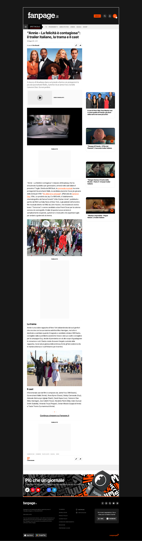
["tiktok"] (27, 490)
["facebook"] (49, 490)
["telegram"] (54, 490)
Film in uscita (45, 454)
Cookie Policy (63, 518)
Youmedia (62, 509)
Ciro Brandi (35, 45)
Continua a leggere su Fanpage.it (54, 415)
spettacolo (35, 27)
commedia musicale (65, 188)
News (57, 454)
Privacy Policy (63, 515)
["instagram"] (33, 490)
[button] (80, 45)
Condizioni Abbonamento (66, 522)
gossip (85, 27)
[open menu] (25, 26)
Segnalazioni (63, 512)
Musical (53, 454)
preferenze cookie (64, 528)
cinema (72, 27)
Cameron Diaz (30, 454)
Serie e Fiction (64, 27)
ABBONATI (97, 16)
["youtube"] (38, 490)
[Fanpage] (30, 503)
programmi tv (53, 27)
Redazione (62, 525)
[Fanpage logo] (41, 15)
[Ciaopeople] (114, 536)
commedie (38, 454)
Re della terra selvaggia (51, 194)
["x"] (43, 490)
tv (46, 27)
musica (79, 27)
